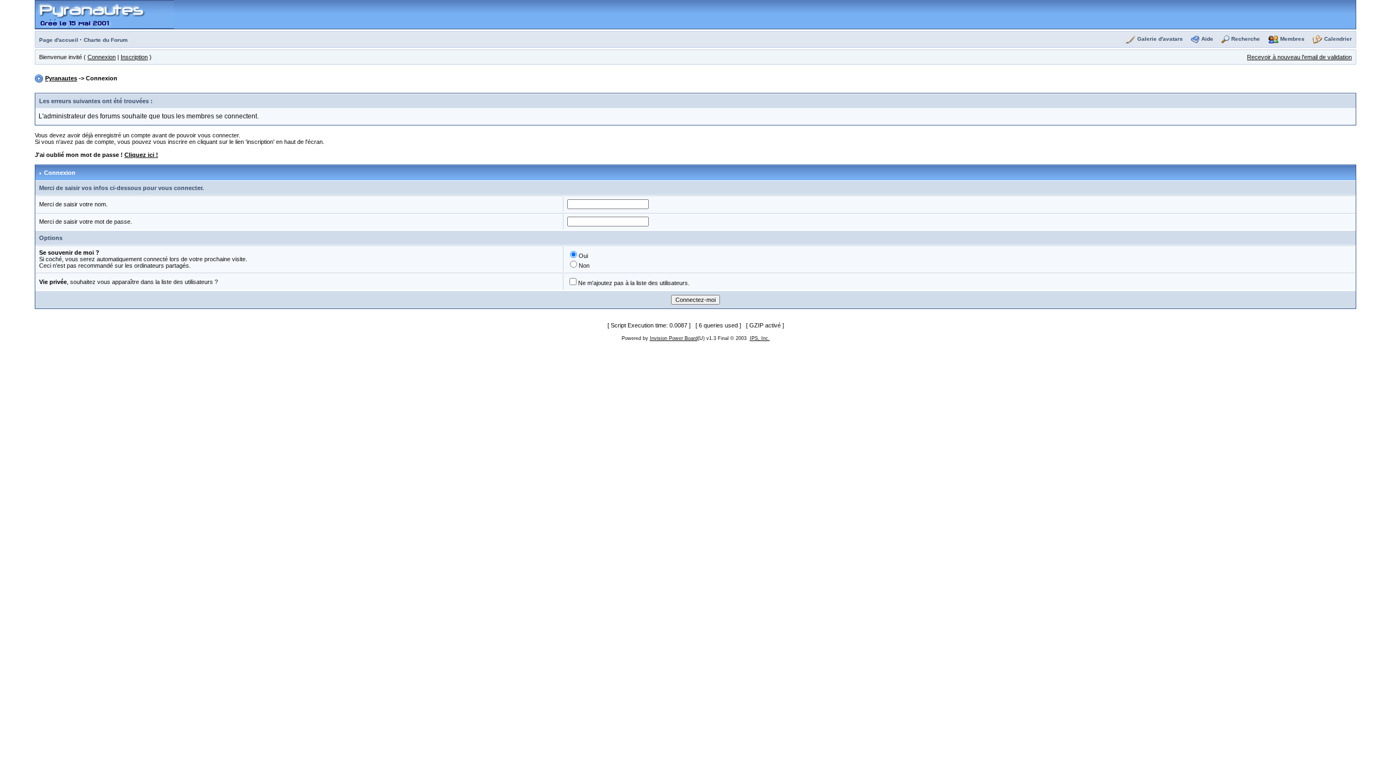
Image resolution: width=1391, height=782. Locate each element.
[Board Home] (104, 14)
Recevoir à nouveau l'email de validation (1299, 57)
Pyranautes (61, 78)
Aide (1207, 39)
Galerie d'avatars (1160, 39)
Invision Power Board (674, 338)
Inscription (134, 57)
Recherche (1245, 39)
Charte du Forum (106, 40)
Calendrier (1338, 39)
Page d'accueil (58, 40)
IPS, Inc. (760, 338)
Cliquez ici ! (141, 155)
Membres (1292, 39)
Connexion (101, 57)
